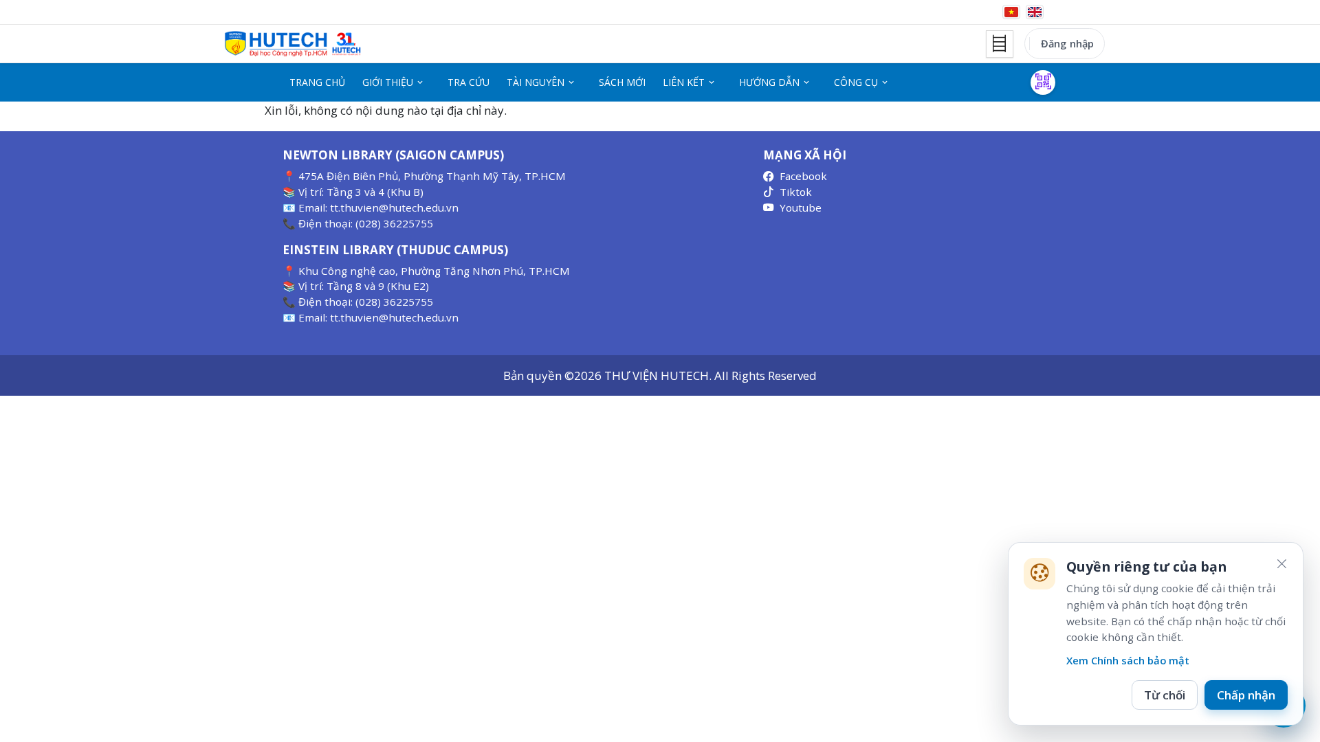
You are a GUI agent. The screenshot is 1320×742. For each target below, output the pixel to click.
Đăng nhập (1067, 43)
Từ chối (1164, 695)
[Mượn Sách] (1043, 82)
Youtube (801, 207)
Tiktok (796, 192)
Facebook (803, 176)
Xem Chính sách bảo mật (1127, 660)
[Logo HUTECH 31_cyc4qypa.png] (293, 44)
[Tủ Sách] (999, 44)
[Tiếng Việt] (1011, 12)
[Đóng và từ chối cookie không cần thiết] (1281, 564)
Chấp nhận (1246, 695)
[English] (1035, 12)
